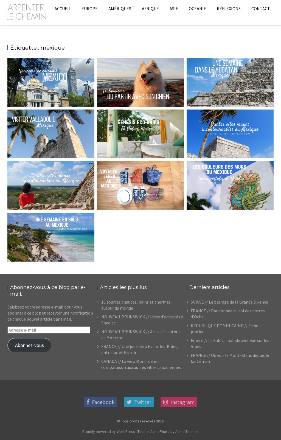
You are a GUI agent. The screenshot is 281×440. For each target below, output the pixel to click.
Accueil (63, 8)
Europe (90, 8)
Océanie (197, 8)
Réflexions (229, 8)
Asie (174, 8)
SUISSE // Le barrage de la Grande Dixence (229, 302)
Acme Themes (187, 431)
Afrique (150, 8)
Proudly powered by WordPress (108, 431)
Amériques (119, 8)
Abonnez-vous (29, 345)
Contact (260, 8)
